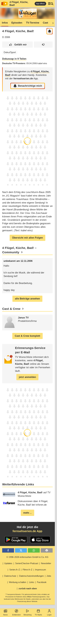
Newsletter (46, 563)
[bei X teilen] (21, 550)
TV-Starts (38, 615)
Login (49, 615)
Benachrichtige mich (30, 85)
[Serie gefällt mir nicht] (43, 44)
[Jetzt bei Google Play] (16, 539)
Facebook (41, 582)
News (5, 615)
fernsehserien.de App (27, 531)
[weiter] (52, 22)
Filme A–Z (27, 569)
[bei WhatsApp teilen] (34, 550)
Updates (8, 563)
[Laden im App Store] (40, 539)
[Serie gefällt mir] (17, 44)
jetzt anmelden (27, 377)
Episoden (16, 22)
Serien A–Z (14, 569)
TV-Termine (32, 22)
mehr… (27, 512)
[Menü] (51, 4)
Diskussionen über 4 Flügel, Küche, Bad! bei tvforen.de (33, 503)
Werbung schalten (17, 582)
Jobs (48, 576)
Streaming (27, 615)
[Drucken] (47, 550)
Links (31, 582)
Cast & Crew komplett (27, 336)
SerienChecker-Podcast (26, 563)
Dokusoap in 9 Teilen (14, 58)
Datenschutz (10, 576)
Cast (45, 22)
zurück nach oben (28, 588)
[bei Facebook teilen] (8, 550)
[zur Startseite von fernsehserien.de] (4, 3)
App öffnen (40, 4)
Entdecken (16, 615)
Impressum (40, 569)
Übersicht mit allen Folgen (27, 237)
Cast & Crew (11, 309)
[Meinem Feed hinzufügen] (49, 31)
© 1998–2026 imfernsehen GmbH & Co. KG (27, 557)
